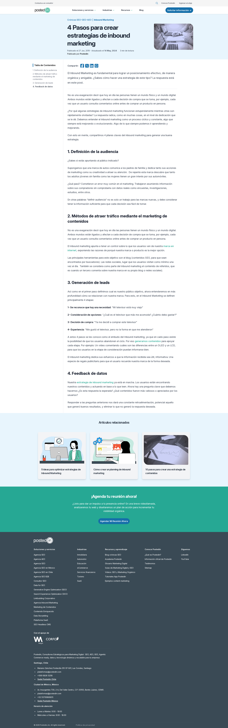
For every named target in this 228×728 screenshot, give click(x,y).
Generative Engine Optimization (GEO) (50, 589)
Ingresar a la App (185, 3)
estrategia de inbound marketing (95, 382)
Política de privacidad (85, 725)
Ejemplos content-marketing (117, 581)
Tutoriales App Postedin (115, 576)
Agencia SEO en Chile (43, 572)
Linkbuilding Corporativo (44, 598)
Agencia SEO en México (44, 568)
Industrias (107, 10)
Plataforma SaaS (41, 620)
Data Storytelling (41, 616)
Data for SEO (39, 585)
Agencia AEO (39, 559)
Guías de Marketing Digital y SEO (119, 568)
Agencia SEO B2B (41, 576)
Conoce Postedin (168, 3)
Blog (141, 10)
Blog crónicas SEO (113, 555)
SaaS (79, 581)
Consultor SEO (40, 581)
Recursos (125, 10)
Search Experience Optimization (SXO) (51, 594)
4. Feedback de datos (43, 86)
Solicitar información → (179, 10)
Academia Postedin (113, 559)
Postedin (84, 54)
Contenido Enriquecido (44, 611)
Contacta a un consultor (44, 3)
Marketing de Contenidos (45, 607)
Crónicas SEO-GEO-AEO (79, 19)
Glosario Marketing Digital (116, 563)
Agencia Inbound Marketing (46, 603)
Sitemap (148, 568)
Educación (81, 563)
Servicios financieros (86, 572)
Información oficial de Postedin (158, 559)
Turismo (80, 576)
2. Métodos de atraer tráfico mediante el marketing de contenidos (45, 76)
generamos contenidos (148, 341)
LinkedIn (184, 555)
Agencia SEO (39, 555)
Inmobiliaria (82, 555)
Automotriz (81, 559)
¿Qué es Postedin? (153, 555)
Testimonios (150, 563)
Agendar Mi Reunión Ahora (114, 521)
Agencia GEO (39, 563)
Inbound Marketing (104, 19)
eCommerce (82, 568)
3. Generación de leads (43, 83)
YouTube (185, 559)
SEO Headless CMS (42, 624)
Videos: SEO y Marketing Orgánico (120, 572)
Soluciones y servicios (82, 10)
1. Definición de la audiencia (45, 70)
